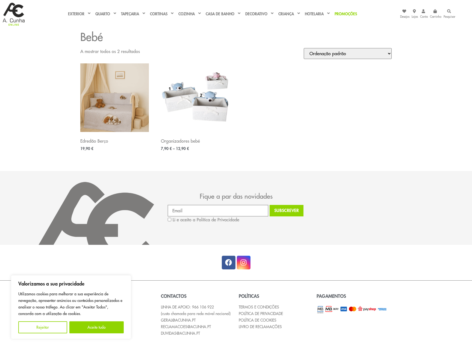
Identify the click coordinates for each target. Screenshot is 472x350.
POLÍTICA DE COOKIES (257, 320)
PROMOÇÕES (346, 14)
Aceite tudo (96, 327)
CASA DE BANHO (220, 14)
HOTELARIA (314, 14)
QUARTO (102, 14)
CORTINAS (158, 14)
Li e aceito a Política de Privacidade (206, 219)
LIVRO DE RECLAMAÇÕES (260, 326)
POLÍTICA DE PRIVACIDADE (261, 313)
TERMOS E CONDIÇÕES (259, 307)
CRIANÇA (286, 14)
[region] (71, 307)
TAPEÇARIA (130, 14)
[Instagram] (243, 262)
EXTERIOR (76, 14)
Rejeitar (42, 327)
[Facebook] (228, 262)
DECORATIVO (256, 14)
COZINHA (186, 14)
